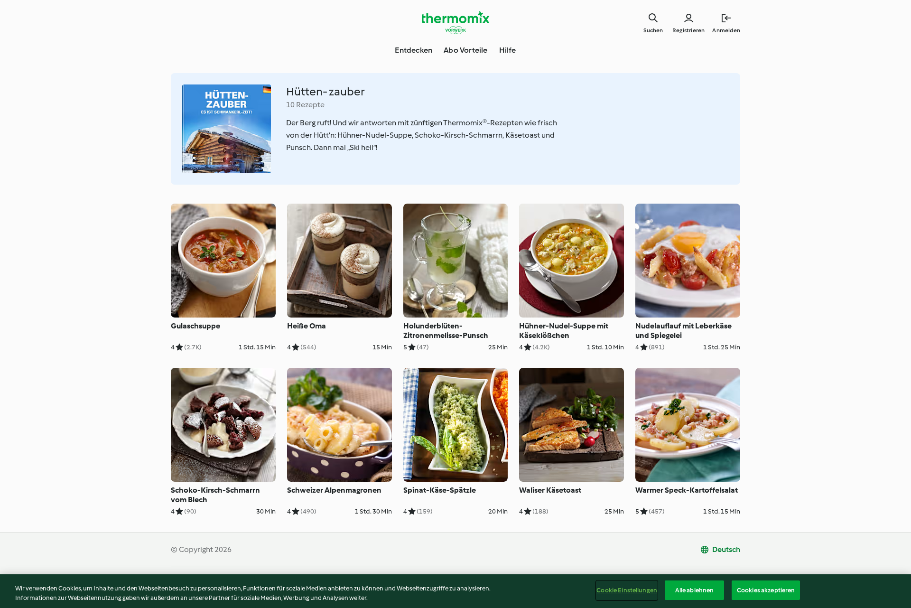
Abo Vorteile (465, 50)
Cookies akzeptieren (766, 590)
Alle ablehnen (694, 590)
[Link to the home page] (455, 22)
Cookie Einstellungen (626, 590)
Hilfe (507, 50)
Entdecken (413, 50)
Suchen (653, 30)
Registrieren (688, 30)
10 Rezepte (305, 104)
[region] (455, 591)
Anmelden (726, 30)
